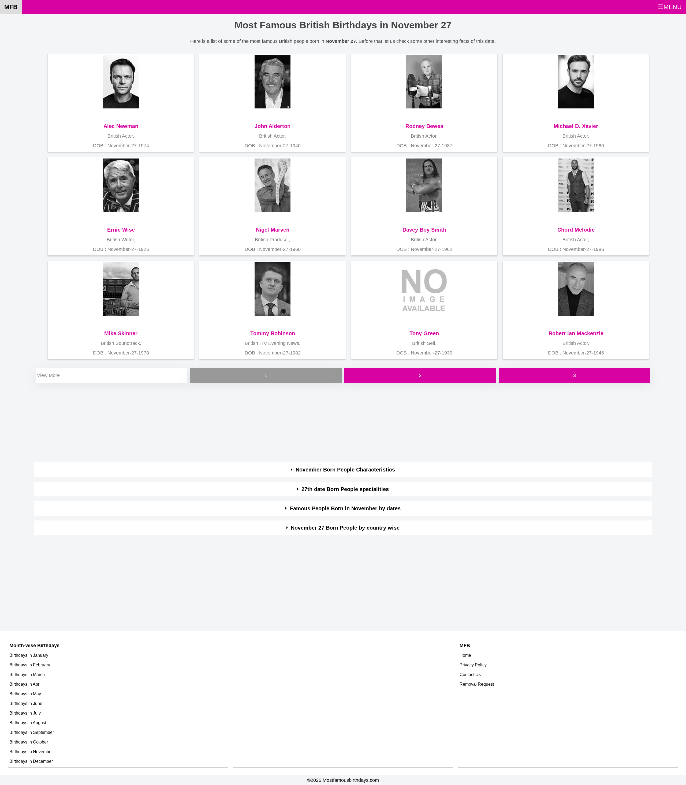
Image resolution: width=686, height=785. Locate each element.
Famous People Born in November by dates (345, 508)
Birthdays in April (25, 684)
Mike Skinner (120, 333)
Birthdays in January (28, 655)
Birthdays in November (31, 751)
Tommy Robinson (272, 333)
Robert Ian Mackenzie (576, 333)
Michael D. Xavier (576, 126)
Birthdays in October (28, 741)
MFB (11, 6)
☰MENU (670, 6)
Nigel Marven (272, 230)
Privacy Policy (473, 664)
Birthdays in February (29, 664)
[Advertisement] (195, 421)
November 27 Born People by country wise (345, 528)
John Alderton (272, 126)
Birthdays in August (27, 722)
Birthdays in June (25, 703)
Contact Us (470, 674)
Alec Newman (120, 126)
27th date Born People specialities (345, 489)
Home (465, 655)
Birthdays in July (25, 713)
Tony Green (424, 333)
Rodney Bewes (424, 126)
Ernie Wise (121, 230)
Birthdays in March (27, 674)
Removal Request (477, 684)
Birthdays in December (31, 761)
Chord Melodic (576, 230)
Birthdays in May (25, 693)
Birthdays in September (31, 732)
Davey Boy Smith (424, 230)
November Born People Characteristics (345, 470)
